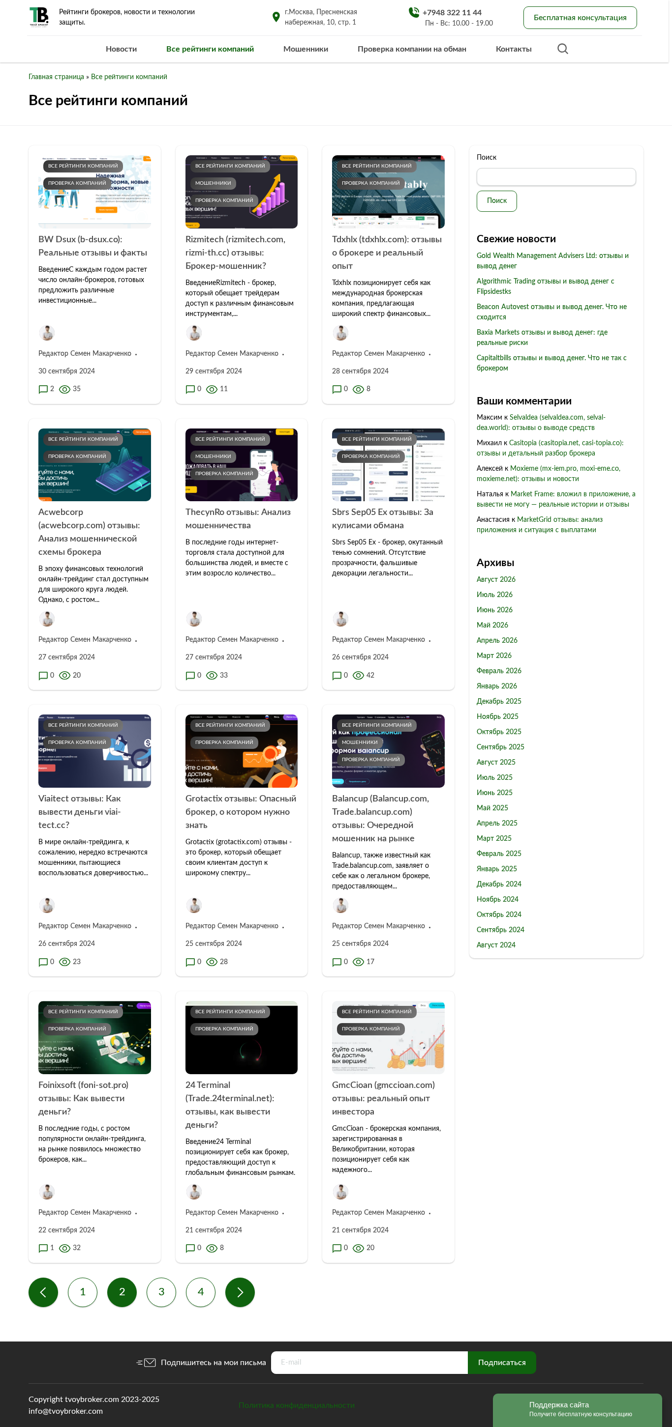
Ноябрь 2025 (498, 717)
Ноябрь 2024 (498, 899)
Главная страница (56, 77)
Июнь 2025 (495, 793)
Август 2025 (496, 762)
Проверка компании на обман (412, 49)
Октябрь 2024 (499, 915)
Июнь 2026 (495, 610)
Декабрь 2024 (499, 884)
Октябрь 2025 (499, 732)
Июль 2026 (495, 595)
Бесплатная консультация (580, 18)
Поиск (486, 157)
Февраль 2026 (499, 671)
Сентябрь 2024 (500, 930)
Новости (121, 49)
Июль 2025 (495, 777)
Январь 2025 (497, 869)
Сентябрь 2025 (500, 747)
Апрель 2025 (497, 823)
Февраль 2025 (499, 854)
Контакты (514, 49)
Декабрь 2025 (499, 701)
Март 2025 (494, 838)
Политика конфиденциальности (297, 1405)
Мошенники (305, 49)
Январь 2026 (497, 686)
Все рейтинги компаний (210, 49)
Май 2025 (492, 808)
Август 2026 (496, 579)
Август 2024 (496, 945)
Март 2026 (494, 656)
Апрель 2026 (497, 640)
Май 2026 (492, 625)
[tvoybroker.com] (39, 17)
